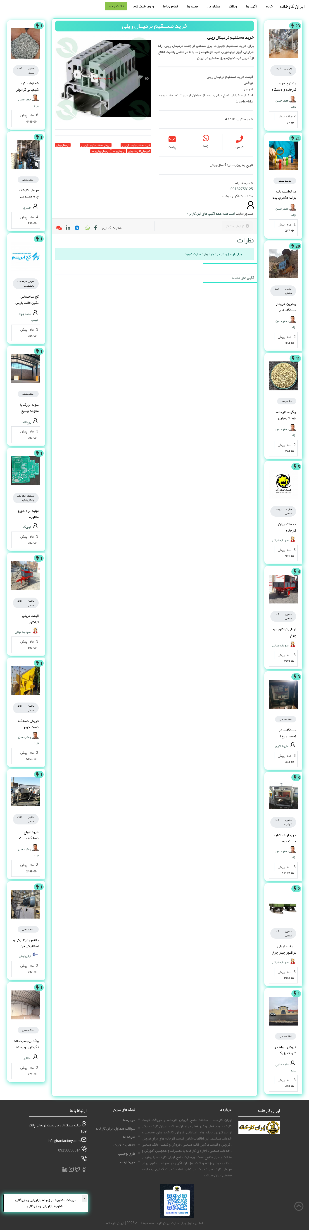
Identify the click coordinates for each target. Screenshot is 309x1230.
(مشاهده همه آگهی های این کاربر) (211, 213)
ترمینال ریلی (62, 145)
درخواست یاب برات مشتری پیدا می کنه (284, 197)
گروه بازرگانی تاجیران (139, 151)
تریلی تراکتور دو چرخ (284, 632)
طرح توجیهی (126, 1153)
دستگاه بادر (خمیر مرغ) (287, 733)
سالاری (27, 1058)
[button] (87, 228)
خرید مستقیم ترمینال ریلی (136, 145)
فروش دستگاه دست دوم (28, 724)
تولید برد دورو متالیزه (28, 513)
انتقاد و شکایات (124, 1145)
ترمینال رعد (118, 151)
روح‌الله (26, 421)
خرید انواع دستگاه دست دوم (29, 838)
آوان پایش (25, 956)
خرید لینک (127, 1162)
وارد (205, 254)
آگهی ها (251, 6)
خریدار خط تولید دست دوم (284, 838)
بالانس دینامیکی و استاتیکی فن (26, 943)
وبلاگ (233, 6)
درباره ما (129, 1119)
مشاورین (213, 6)
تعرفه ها (129, 1136)
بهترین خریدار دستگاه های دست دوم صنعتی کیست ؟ (283, 313)
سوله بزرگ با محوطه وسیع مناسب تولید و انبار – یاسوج (28, 414)
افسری (27, 207)
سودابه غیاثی (280, 540)
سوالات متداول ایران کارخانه (115, 1128)
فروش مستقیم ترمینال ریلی (95, 145)
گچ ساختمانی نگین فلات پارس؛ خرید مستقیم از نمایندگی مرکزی (26, 306)
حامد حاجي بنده (286, 1067)
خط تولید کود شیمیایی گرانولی (27, 86)
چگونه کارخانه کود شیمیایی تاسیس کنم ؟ (286, 418)
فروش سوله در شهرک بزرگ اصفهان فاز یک (285, 1053)
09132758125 (242, 189)
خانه (269, 6)
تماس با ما (170, 6)
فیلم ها (192, 6)
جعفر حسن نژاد (286, 103)
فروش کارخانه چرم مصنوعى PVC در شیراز (28, 196)
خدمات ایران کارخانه (287, 527)
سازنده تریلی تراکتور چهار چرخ (284, 949)
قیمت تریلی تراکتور (30, 618)
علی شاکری (282, 746)
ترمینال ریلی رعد (100, 151)
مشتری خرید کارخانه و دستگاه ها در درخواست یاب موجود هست (284, 92)
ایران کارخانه (291, 6)
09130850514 (69, 1150)
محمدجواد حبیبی (29, 316)
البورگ (27, 527)
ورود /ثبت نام (143, 6)
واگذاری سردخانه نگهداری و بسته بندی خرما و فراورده (26, 1050)
